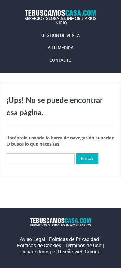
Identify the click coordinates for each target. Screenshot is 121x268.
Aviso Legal (32, 239)
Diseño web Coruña (79, 252)
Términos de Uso (83, 245)
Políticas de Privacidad (74, 239)
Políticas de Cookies (39, 245)
